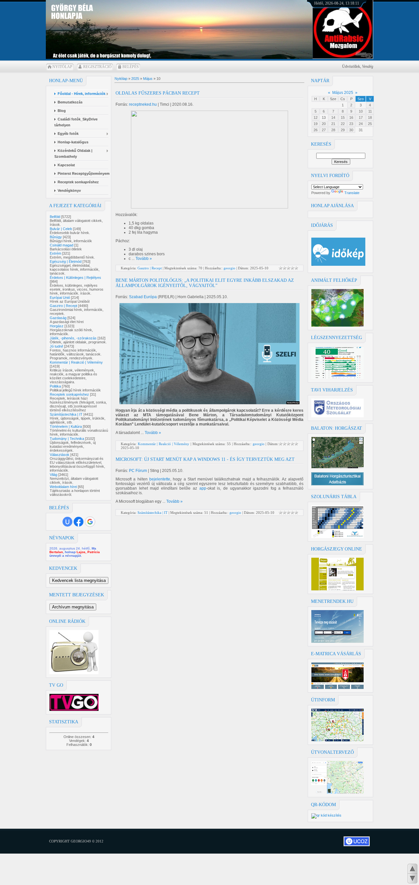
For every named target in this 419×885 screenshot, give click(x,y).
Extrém (55, 253)
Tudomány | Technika (67, 439)
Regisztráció (97, 66)
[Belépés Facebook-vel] (78, 522)
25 (370, 124)
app (202, 488)
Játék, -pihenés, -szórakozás (73, 338)
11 (370, 111)
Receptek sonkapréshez (69, 394)
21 (333, 124)
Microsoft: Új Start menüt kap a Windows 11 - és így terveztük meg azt (205, 459)
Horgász (57, 326)
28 (333, 130)
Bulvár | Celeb (61, 229)
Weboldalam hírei (63, 487)
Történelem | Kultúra (66, 426)
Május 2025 (342, 92)
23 (351, 124)
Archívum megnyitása (73, 607)
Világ (53, 475)
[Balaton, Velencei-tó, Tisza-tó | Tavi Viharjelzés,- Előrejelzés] (337, 416)
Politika (55, 386)
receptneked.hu (143, 104)
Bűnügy (56, 237)
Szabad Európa (143, 297)
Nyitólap (62, 66)
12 (316, 117)
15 (343, 117)
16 (351, 117)
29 (343, 130)
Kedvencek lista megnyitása (79, 580)
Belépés (130, 66)
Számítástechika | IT (66, 414)
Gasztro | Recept (63, 306)
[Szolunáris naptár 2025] (337, 537)
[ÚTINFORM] (337, 740)
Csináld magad (61, 245)
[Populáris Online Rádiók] (74, 673)
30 (351, 130)
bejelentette (159, 479)
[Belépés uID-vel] (67, 522)
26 (316, 130)
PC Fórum (138, 470)
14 (333, 117)
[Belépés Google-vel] (90, 521)
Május (148, 79)
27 (324, 130)
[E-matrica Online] (337, 688)
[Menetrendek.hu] (337, 641)
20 (324, 124)
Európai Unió (60, 297)
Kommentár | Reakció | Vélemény (76, 362)
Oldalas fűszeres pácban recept (158, 93)
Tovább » (144, 258)
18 (370, 117)
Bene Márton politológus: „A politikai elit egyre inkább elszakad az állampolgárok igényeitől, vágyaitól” (205, 283)
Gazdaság (58, 318)
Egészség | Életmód (66, 261)
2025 (135, 79)
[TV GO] (74, 710)
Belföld (55, 217)
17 (361, 117)
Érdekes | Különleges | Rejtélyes (75, 278)
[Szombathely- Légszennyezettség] (337, 378)
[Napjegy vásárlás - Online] (337, 589)
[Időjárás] (337, 325)
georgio (229, 268)
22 (343, 124)
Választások (59, 455)
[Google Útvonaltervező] (337, 792)
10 (361, 111)
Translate (351, 193)
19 (316, 124)
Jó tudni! (56, 346)
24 (361, 124)
